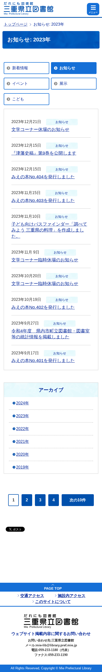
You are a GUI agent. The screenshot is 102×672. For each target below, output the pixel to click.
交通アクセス (32, 596)
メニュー (93, 12)
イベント (20, 83)
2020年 (22, 454)
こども (18, 99)
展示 (63, 83)
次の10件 (78, 500)
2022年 (22, 429)
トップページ (15, 24)
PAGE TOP (53, 588)
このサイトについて (53, 601)
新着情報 (20, 68)
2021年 (22, 441)
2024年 (22, 403)
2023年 (22, 416)
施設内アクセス (71, 596)
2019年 (22, 467)
